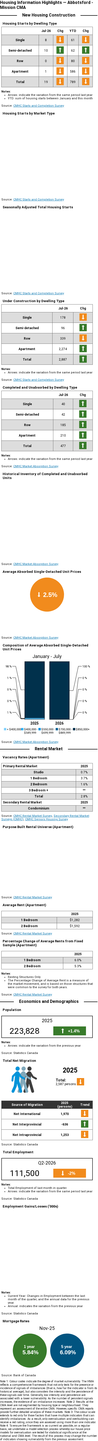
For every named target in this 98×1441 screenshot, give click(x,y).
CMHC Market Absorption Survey (35, 466)
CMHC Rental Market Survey (32, 816)
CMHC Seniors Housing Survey (46, 819)
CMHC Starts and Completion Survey (38, 105)
